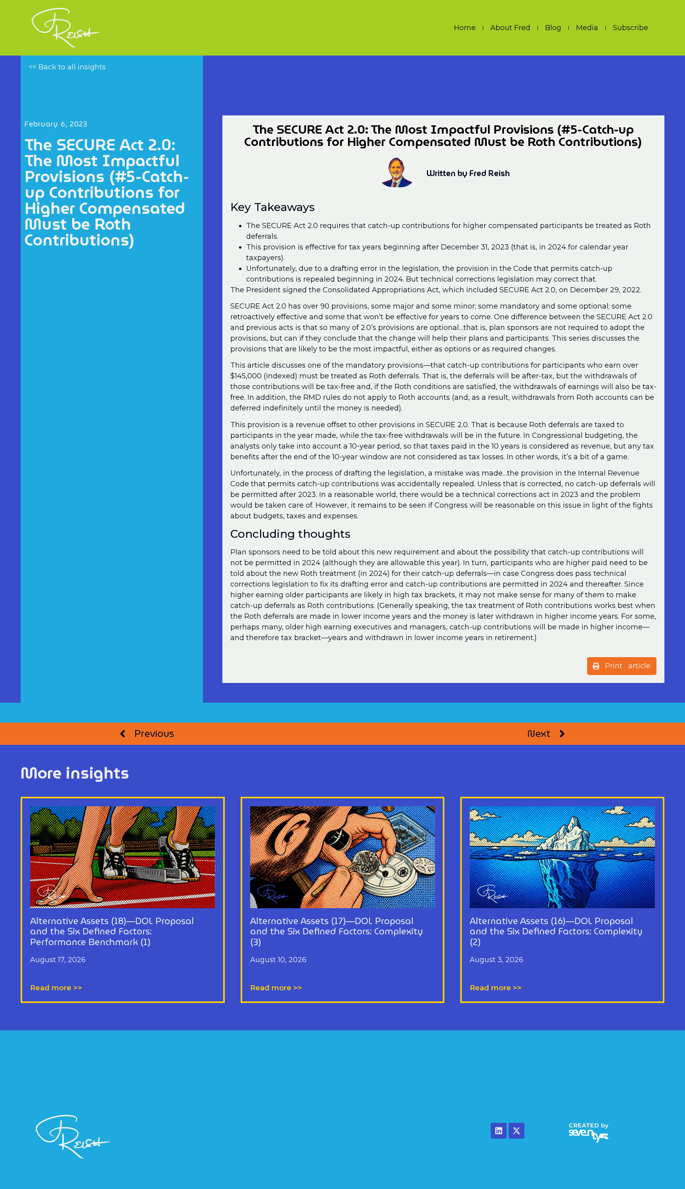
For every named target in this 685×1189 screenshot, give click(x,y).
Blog (553, 27)
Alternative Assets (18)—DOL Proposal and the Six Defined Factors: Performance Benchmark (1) (112, 931)
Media (587, 27)
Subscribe (630, 27)
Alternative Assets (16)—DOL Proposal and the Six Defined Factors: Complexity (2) (556, 931)
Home (465, 27)
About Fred (510, 27)
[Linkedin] (499, 1131)
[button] (621, 666)
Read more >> (56, 988)
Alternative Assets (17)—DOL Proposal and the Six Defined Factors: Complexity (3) (336, 931)
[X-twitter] (516, 1131)
